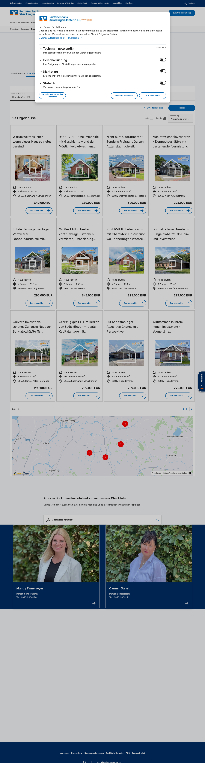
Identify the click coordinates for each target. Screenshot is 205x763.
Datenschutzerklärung (51, 37)
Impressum (74, 37)
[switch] (163, 59)
